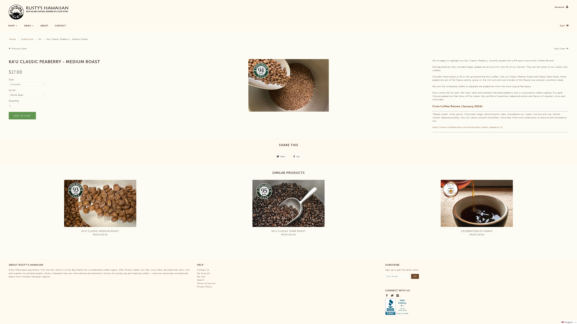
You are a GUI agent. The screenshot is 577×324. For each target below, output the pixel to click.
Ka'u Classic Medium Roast (100, 231)
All (40, 39)
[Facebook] (386, 295)
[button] (569, 322)
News (28, 25)
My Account (203, 273)
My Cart (201, 276)
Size (11, 79)
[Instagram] (397, 295)
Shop (11, 25)
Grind (12, 90)
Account (559, 7)
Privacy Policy (204, 286)
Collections (27, 39)
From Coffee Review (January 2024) (457, 106)
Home (12, 39)
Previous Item (19, 48)
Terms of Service (206, 283)
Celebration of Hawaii (477, 231)
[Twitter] (392, 295)
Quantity (14, 100)
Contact (60, 25)
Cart (562, 25)
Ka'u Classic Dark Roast (288, 231)
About (44, 25)
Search (201, 280)
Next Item (560, 48)
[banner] (38, 12)
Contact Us (203, 270)
